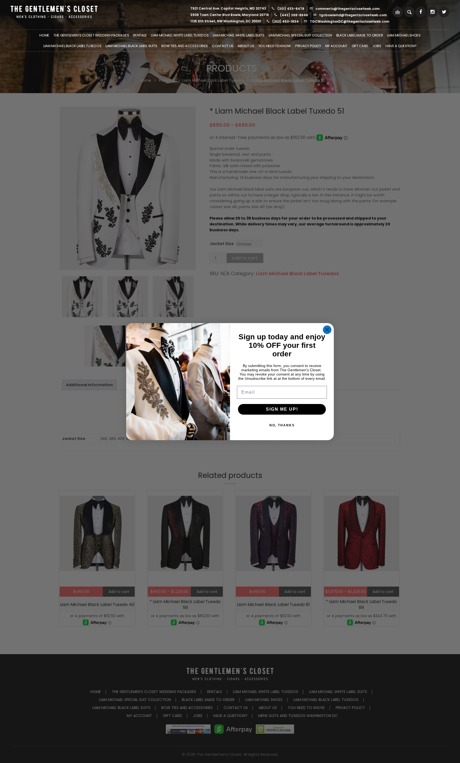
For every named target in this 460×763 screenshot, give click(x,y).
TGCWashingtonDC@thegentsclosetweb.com (349, 21)
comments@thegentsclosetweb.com (347, 8)
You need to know (274, 45)
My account (336, 45)
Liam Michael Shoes (404, 35)
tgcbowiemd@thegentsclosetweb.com (353, 15)
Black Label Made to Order (359, 35)
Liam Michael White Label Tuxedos (179, 35)
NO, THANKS (282, 425)
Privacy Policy (308, 45)
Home (44, 35)
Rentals (140, 35)
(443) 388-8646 (294, 15)
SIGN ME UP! (282, 409)
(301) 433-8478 (290, 8)
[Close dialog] (327, 330)
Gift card (360, 45)
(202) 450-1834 (285, 21)
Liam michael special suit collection (300, 35)
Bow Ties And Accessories (184, 45)
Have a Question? (401, 45)
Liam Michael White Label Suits (238, 35)
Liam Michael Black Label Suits (131, 45)
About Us (246, 45)
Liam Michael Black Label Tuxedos (72, 45)
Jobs (376, 45)
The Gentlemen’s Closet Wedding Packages (91, 35)
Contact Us (222, 45)
